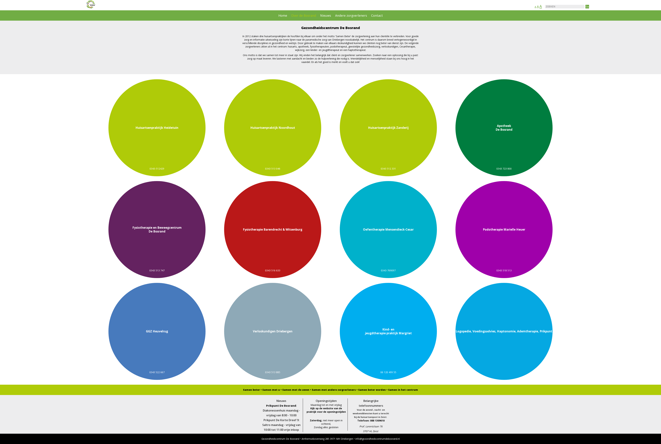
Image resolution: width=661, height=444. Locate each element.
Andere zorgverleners (351, 15)
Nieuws (325, 15)
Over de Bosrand (303, 15)
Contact (377, 15)
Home (282, 15)
